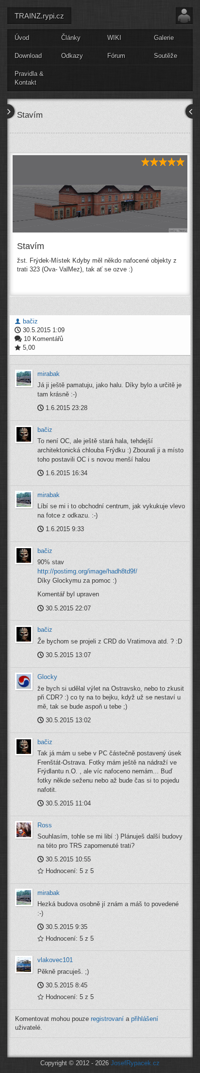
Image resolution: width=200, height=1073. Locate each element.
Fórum (116, 55)
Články (71, 37)
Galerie (164, 37)
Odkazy (72, 55)
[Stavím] (100, 193)
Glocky (47, 676)
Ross (44, 825)
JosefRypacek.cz (135, 1063)
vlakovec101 (55, 960)
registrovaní (107, 1018)
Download (28, 55)
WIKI (114, 37)
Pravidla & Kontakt (29, 78)
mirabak (48, 373)
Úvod (22, 37)
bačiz (29, 321)
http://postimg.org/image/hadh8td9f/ (87, 571)
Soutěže (165, 55)
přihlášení (144, 1018)
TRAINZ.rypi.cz (39, 16)
